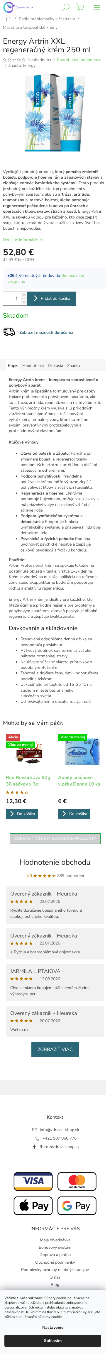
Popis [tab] (13, 365)
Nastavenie (53, 1327)
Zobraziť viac (55, 1049)
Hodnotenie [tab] (33, 365)
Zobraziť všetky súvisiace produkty (55, 838)
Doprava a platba (55, 1254)
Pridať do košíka (55, 298)
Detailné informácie (20, 240)
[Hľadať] (66, 7)
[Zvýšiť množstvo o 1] (24, 295)
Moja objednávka (55, 1240)
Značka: (21, 65)
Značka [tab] (73, 365)
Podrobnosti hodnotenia (79, 59)
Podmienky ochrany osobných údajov (55, 1269)
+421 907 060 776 (60, 1138)
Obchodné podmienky (55, 1262)
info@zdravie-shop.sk (59, 1130)
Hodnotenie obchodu (55, 862)
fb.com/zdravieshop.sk (59, 1147)
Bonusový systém (55, 1247)
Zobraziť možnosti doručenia (46, 332)
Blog (55, 1284)
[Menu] (97, 7)
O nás (55, 1277)
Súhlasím (53, 1340)
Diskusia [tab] (55, 365)
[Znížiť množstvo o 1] (24, 302)
